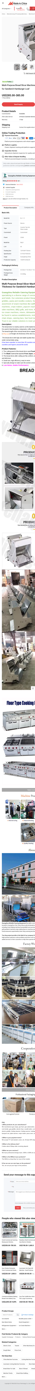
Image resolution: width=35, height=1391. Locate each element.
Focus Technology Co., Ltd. (24, 1383)
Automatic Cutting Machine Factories (14, 1364)
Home (3, 14)
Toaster (17, 1346)
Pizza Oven (18, 1350)
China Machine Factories (10, 1359)
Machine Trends (8, 1373)
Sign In (5, 199)
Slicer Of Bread (23, 1368)
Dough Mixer (7, 1350)
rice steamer (5, 1319)
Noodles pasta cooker (25, 1319)
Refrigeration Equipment (9, 1325)
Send (17, 1208)
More (3, 1377)
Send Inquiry (18, 104)
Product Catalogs (28, 1315)
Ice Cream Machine (24, 1325)
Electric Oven (7, 1346)
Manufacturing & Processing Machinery (17, 14)
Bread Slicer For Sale (9, 1368)
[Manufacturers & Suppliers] (17, 3)
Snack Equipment (24, 1322)
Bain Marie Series (7, 1322)
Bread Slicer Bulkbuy (22, 1373)
